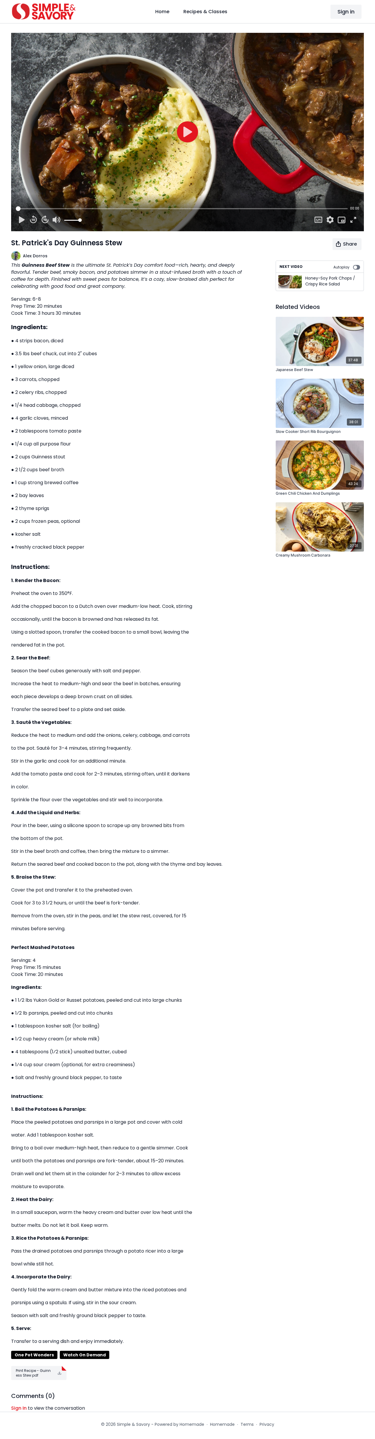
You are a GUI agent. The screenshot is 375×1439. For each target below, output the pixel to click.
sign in (19, 1408)
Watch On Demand (84, 1355)
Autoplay (341, 267)
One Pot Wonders (34, 1355)
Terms (247, 1424)
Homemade (222, 1424)
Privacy (267, 1424)
